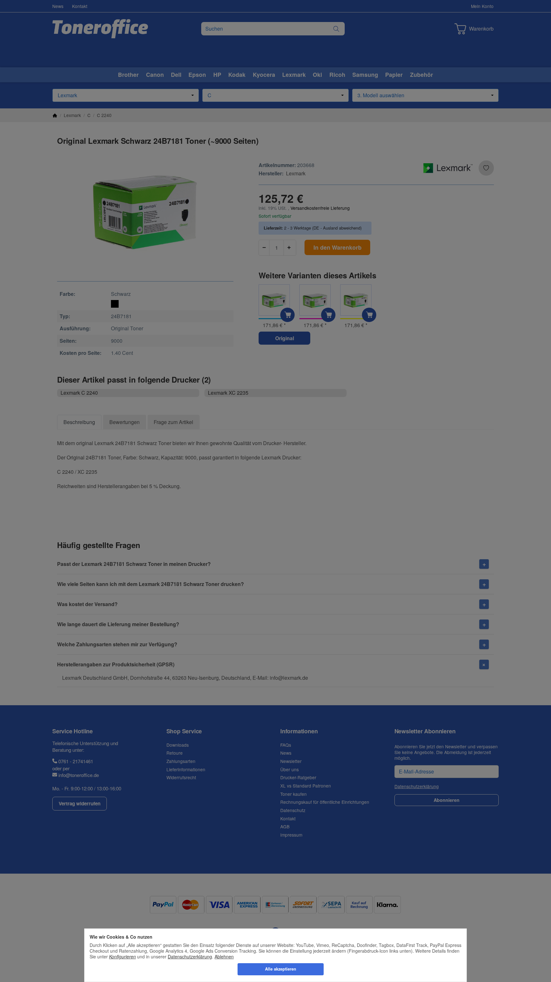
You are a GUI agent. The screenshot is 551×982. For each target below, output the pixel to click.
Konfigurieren (122, 956)
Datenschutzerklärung (190, 956)
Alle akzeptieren (280, 969)
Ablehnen (224, 956)
